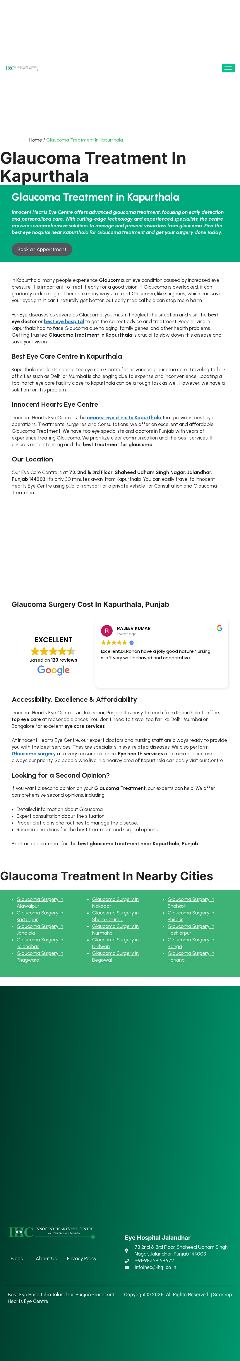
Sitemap (222, 1294)
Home (35, 140)
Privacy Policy (82, 1258)
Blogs (17, 1258)
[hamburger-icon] (228, 68)
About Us (46, 1258)
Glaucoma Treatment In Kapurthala (84, 140)
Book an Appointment (42, 249)
